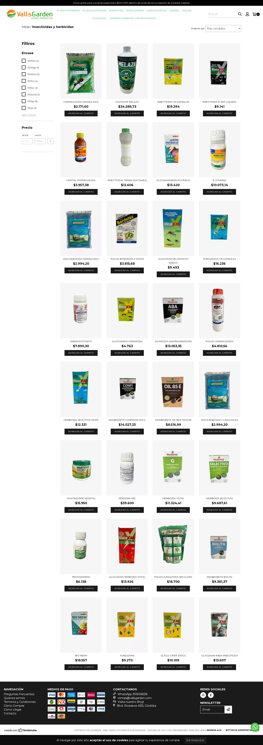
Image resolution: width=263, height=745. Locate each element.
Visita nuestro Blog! (131, 702)
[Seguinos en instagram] (203, 695)
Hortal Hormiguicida (80, 180)
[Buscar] (240, 14)
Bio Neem (81, 655)
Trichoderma (81, 576)
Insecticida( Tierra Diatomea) (127, 180)
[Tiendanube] (21, 731)
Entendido (195, 740)
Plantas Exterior (94, 10)
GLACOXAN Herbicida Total (127, 576)
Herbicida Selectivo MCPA (81, 419)
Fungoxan (127, 655)
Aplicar (50, 141)
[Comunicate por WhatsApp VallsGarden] (255, 727)
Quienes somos (14, 698)
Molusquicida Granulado (81, 258)
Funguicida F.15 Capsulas (219, 258)
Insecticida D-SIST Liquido (219, 101)
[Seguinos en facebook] (211, 695)
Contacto (10, 713)
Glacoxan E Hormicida (127, 341)
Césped (174, 10)
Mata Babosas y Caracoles (219, 419)
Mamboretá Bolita (219, 576)
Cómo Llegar (12, 709)
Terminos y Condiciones (20, 702)
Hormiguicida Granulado (81, 101)
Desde (25, 135)
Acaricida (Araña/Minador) (173, 341)
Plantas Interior (68, 10)
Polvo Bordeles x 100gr (127, 258)
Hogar (186, 10)
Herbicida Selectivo (219, 498)
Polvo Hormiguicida (219, 341)
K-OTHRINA (219, 180)
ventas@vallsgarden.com (135, 698)
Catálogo (99, 18)
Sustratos (116, 10)
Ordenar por (198, 28)
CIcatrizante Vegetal (81, 498)
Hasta (38, 135)
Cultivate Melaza (127, 101)
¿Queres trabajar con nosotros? (132, 18)
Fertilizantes (135, 10)
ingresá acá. (214, 730)
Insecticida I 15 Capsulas (173, 101)
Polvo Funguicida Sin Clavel (173, 576)
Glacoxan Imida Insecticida (219, 655)
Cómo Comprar (14, 705)
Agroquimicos (157, 10)
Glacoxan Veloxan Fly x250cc (173, 260)
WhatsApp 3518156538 (132, 694)
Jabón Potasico (81, 341)
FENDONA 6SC (127, 498)
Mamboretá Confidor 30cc (127, 419)
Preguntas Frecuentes (19, 694)
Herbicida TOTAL (173, 498)
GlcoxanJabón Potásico (173, 180)
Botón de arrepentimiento (242, 730)
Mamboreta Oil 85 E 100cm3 (173, 419)
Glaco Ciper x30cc (173, 655)
